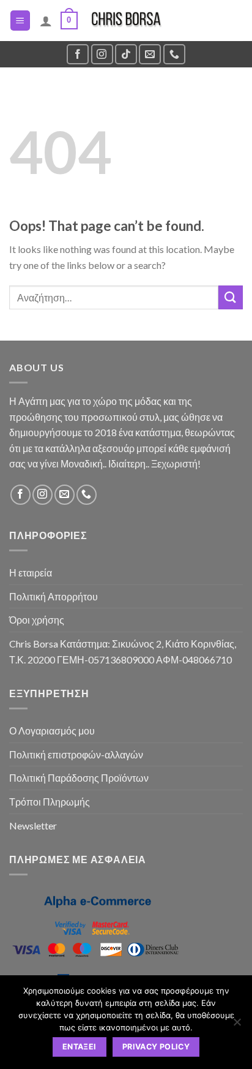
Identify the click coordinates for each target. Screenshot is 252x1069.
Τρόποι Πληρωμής (49, 801)
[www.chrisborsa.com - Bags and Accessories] (126, 20)
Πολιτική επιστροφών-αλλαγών (76, 754)
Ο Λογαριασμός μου (52, 730)
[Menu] (20, 20)
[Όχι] (237, 1025)
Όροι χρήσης (36, 619)
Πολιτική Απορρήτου (53, 596)
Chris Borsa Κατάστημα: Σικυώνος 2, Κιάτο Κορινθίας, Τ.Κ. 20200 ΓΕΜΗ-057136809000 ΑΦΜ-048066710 (122, 651)
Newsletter (33, 825)
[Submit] (230, 297)
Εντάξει (79, 1046)
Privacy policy (156, 1046)
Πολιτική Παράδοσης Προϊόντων (79, 778)
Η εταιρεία (30, 572)
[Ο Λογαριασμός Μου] (46, 20)
